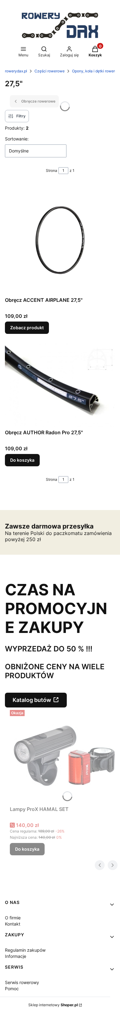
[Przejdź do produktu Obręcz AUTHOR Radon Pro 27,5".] (60, 385)
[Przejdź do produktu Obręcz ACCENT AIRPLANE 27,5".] (60, 239)
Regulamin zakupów (25, 950)
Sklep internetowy (53, 1005)
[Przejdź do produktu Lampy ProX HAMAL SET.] (62, 755)
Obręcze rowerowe (38, 101)
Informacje (15, 956)
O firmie (13, 917)
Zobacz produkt (27, 327)
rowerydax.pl (16, 71)
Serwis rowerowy (22, 982)
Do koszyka (22, 460)
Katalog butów (32, 700)
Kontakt (12, 923)
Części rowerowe (49, 71)
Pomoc (12, 988)
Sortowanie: (17, 138)
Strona (51, 170)
